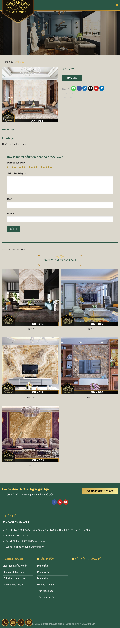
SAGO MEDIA (88, 624)
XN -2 (30, 465)
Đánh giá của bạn (16, 162)
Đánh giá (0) (8, 130)
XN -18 (30, 329)
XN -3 (90, 397)
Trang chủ (7, 61)
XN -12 (30, 397)
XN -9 (90, 329)
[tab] (8, 130)
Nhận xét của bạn (16, 173)
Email (10, 213)
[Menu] (117, 5)
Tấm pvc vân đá (18, 249)
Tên (9, 199)
